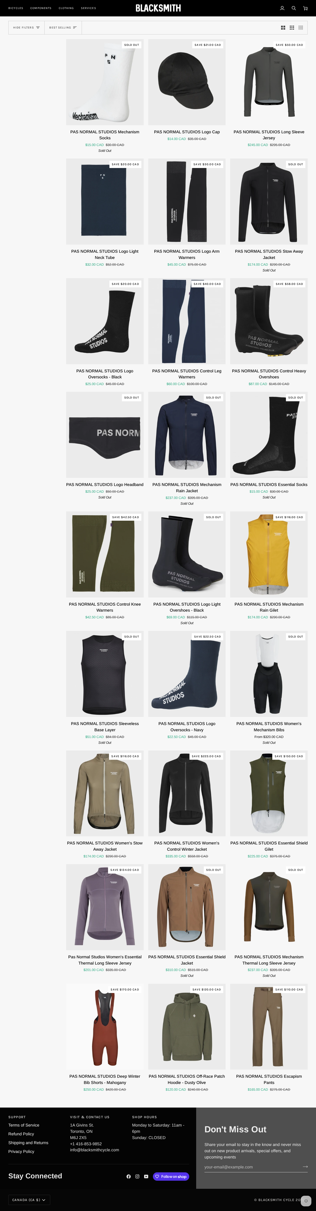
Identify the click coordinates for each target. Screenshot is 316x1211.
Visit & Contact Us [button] (90, 1117)
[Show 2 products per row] (283, 27)
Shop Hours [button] (144, 1117)
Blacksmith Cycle (276, 1200)
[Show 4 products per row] (301, 27)
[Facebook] (129, 1176)
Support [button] (17, 1117)
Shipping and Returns (28, 1142)
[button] (17, 8)
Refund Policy (21, 1134)
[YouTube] (146, 1176)
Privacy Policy (21, 1151)
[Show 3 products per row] (292, 27)
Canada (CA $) (26, 1200)
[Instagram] (137, 1176)
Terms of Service (23, 1125)
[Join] (304, 1166)
